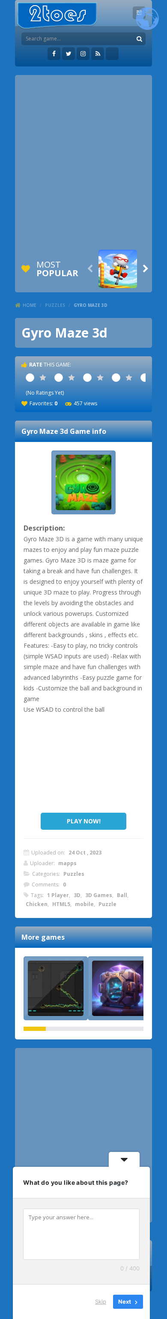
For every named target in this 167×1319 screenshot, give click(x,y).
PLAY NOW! (84, 821)
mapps (67, 863)
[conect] (56, 988)
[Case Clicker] (120, 988)
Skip (100, 1301)
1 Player (58, 895)
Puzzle (107, 904)
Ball (122, 895)
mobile (84, 904)
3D (77, 895)
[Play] (117, 269)
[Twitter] (68, 53)
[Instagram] (83, 53)
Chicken (37, 904)
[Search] (139, 39)
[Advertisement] (83, 162)
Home (29, 305)
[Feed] (97, 53)
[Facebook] (54, 53)
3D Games (98, 895)
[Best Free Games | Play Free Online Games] (57, 16)
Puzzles (55, 305)
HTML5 (61, 904)
